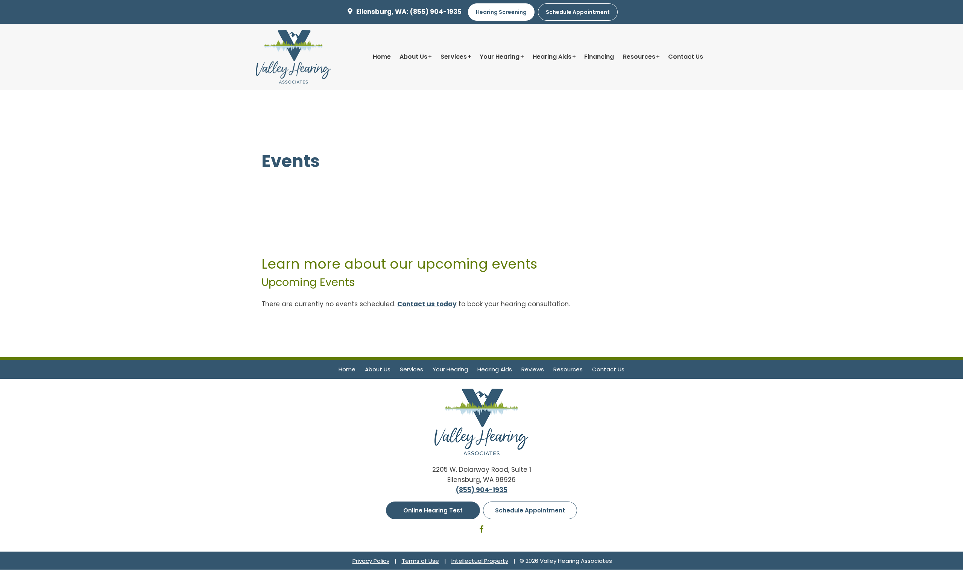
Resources (639, 56)
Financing (599, 56)
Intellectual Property (479, 561)
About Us (413, 56)
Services (453, 56)
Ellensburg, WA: (382, 11)
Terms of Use (420, 561)
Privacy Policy (370, 561)
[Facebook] (481, 530)
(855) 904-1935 (436, 11)
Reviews (532, 369)
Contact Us (685, 56)
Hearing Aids (552, 56)
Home (382, 56)
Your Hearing (499, 56)
